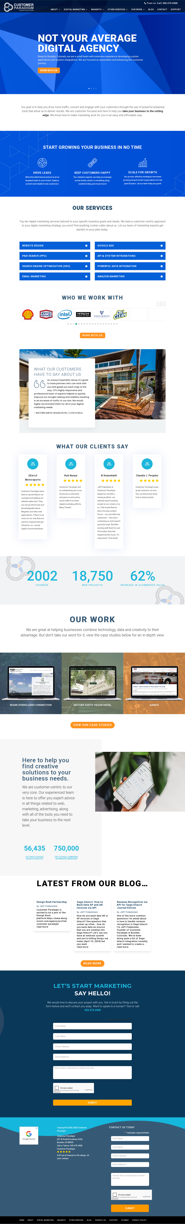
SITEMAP (125, 1220)
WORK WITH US (48, 70)
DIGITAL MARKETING (74, 10)
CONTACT (162, 10)
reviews (64, 1158)
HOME (21, 1220)
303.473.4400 (170, 3)
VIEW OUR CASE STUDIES (92, 725)
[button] (164, 304)
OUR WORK (136, 10)
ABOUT (54, 10)
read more (42, 927)
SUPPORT (176, 10)
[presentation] (73, 1088)
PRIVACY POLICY (139, 1220)
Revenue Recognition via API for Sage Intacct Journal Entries (132, 905)
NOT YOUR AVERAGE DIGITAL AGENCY (87, 43)
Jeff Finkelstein (49, 906)
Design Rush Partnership (52, 902)
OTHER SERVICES (116, 10)
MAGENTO (96, 10)
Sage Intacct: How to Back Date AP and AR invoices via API (90, 905)
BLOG (151, 10)
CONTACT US (100, 1220)
